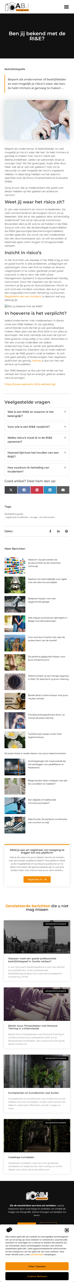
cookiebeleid (36, 1254)
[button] (67, 1230)
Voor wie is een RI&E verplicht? (37, 426)
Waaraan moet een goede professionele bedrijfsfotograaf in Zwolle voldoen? (32, 960)
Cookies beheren (37, 1276)
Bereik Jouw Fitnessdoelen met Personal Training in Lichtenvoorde (32, 1027)
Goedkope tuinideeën (21, 1157)
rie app (34, 517)
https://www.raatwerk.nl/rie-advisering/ (30, 384)
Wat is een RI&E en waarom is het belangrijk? (37, 414)
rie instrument (47, 517)
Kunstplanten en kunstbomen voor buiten (33, 1092)
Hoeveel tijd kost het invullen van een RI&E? (37, 454)
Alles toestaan (37, 1266)
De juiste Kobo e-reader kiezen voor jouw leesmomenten (35, 753)
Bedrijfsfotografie (14, 69)
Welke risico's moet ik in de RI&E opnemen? (37, 440)
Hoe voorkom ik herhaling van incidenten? (37, 469)
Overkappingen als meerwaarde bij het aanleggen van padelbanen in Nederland (47, 764)
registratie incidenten (17, 517)
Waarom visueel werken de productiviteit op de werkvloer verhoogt (44, 562)
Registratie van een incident (23, 296)
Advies (36, 360)
